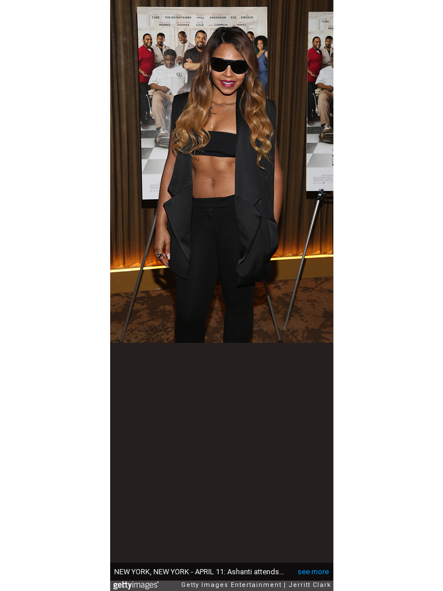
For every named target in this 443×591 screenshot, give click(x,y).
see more (313, 571)
